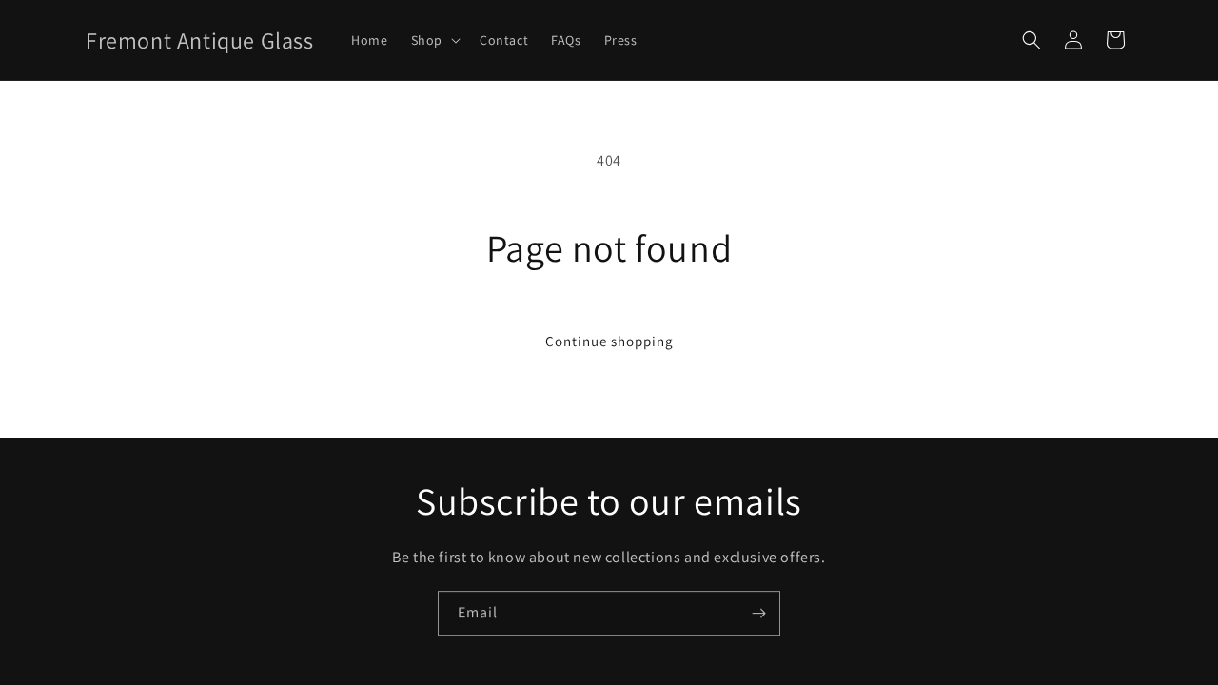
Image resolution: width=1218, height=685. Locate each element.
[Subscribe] (758, 613)
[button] (434, 40)
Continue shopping (609, 341)
